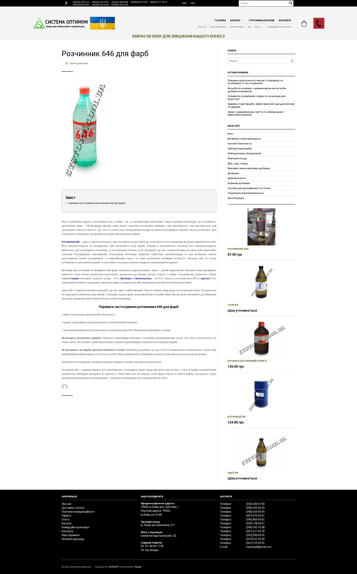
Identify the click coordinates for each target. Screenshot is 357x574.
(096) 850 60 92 (255, 519)
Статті (65, 519)
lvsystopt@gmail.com (258, 546)
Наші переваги (218, 26)
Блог (257, 26)
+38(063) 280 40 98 (119, 2)
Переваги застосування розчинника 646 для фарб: (97, 203)
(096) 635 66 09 (255, 511)
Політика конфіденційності (78, 511)
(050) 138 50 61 (255, 523)
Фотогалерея (237, 26)
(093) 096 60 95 (255, 535)
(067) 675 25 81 (255, 515)
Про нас (202, 26)
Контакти (285, 20)
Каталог (235, 20)
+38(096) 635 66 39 (119, 5)
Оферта (66, 515)
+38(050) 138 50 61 (81, 2)
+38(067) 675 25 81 (100, 2)
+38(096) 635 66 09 (100, 5)
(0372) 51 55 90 (255, 539)
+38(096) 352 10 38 (139, 2)
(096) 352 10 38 (255, 527)
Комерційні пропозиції (279, 26)
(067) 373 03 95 (255, 542)
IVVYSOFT (113, 566)
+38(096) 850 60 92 (81, 5)
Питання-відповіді (73, 539)
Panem (138, 566)
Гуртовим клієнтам (261, 20)
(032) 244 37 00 (255, 503)
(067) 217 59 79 (255, 531)
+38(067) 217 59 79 (158, 2)
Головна (220, 20)
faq (249, 26)
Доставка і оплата (73, 507)
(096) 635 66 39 (255, 507)
